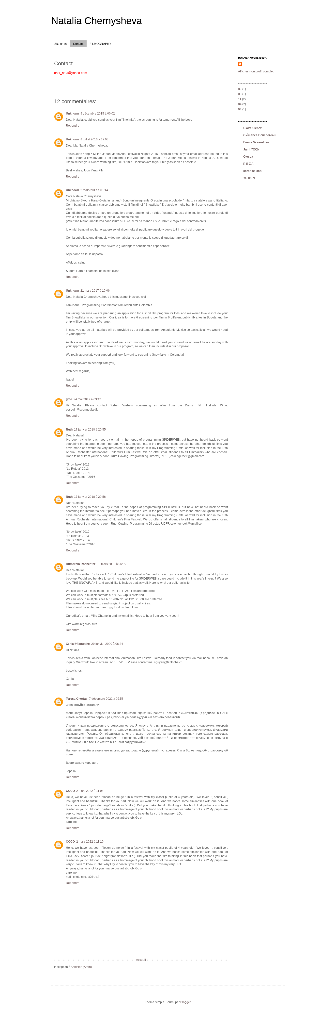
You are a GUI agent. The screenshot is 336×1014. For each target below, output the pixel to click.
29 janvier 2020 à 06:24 (107, 644)
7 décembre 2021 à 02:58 (106, 698)
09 (240, 89)
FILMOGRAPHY (100, 44)
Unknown (72, 113)
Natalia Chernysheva (96, 20)
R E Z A (248, 164)
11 (239, 99)
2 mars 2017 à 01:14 (94, 190)
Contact (78, 44)
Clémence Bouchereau (259, 135)
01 (240, 109)
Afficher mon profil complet (256, 71)
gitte (69, 399)
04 (240, 104)
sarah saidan (252, 171)
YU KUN (249, 178)
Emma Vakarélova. (256, 142)
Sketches (60, 44)
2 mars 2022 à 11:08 (90, 791)
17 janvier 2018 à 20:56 (90, 497)
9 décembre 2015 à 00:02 (97, 113)
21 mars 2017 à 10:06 (95, 290)
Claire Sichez (252, 128)
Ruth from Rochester (80, 564)
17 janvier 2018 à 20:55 (90, 429)
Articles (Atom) (82, 967)
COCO (70, 791)
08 (240, 94)
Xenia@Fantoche (78, 644)
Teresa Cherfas (77, 698)
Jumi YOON (251, 149)
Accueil (141, 960)
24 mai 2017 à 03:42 (87, 399)
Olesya (248, 156)
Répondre (72, 125)
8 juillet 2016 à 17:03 (94, 139)
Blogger (185, 1002)
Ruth (69, 429)
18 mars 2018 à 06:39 (111, 564)
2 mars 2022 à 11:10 (90, 841)
